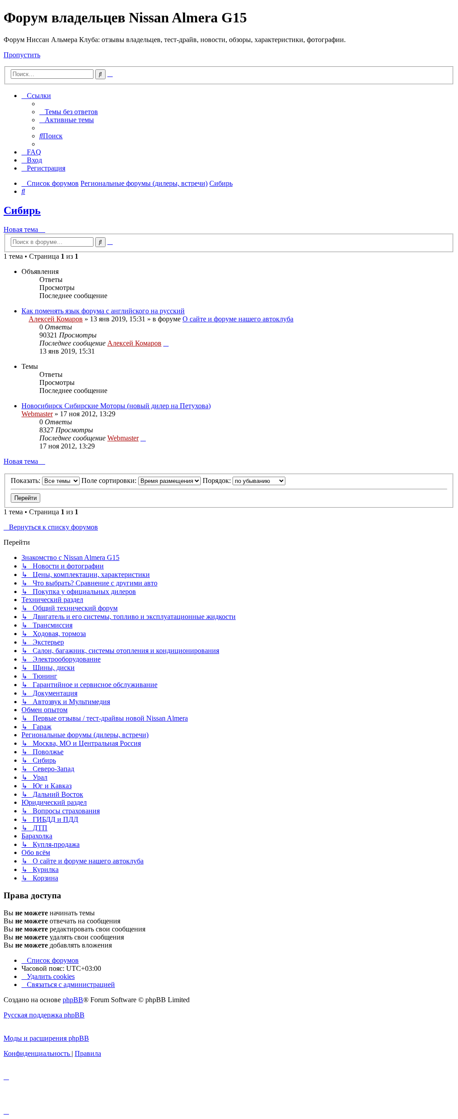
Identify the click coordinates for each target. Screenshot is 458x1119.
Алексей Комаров (56, 319)
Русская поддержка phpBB (44, 1015)
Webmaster (37, 414)
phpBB (73, 1000)
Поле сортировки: (109, 480)
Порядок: (218, 480)
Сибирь (22, 210)
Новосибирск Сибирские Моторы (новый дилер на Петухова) (116, 406)
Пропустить (22, 55)
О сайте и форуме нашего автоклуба (237, 319)
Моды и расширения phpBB (46, 1038)
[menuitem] (68, 111)
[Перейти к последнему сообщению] (166, 343)
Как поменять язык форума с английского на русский (103, 311)
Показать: (26, 480)
